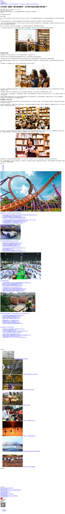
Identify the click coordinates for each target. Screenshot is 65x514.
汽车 (3, 166)
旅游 (3, 165)
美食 (3, 169)
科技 (3, 167)
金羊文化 (2, 0)
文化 (3, 168)
